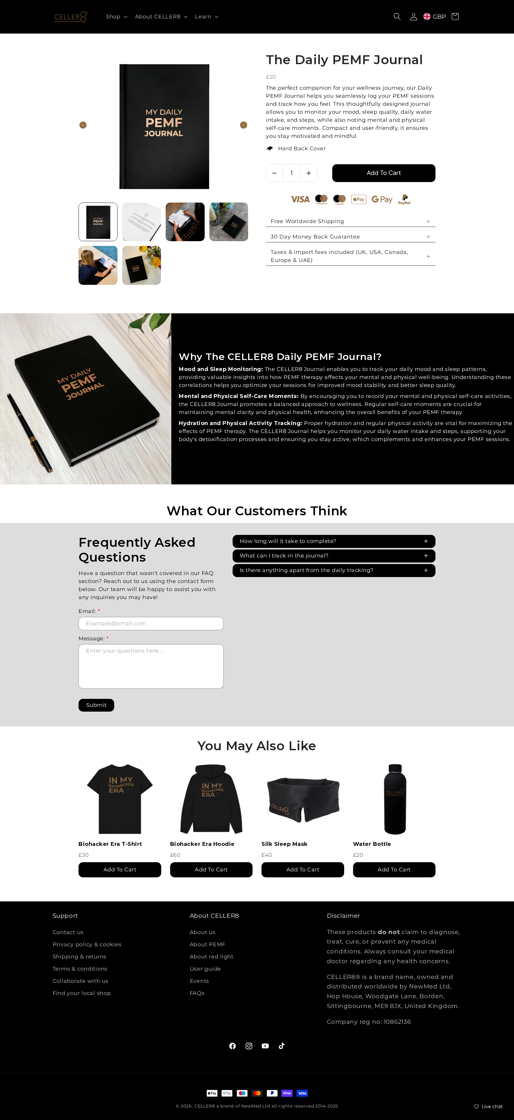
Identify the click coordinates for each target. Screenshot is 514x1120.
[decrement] (274, 173)
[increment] (308, 173)
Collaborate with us (81, 981)
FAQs (197, 993)
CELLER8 (205, 1106)
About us (203, 932)
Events (199, 981)
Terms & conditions (80, 969)
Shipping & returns (80, 956)
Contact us (68, 932)
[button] (116, 16)
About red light (212, 956)
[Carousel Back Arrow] (83, 125)
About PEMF (208, 944)
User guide (205, 969)
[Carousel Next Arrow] (243, 125)
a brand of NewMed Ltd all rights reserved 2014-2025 (278, 1106)
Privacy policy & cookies (87, 944)
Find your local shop (82, 993)
